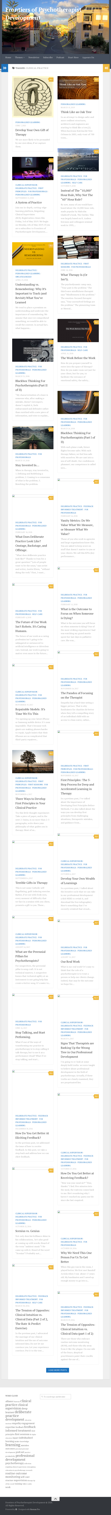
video (24, 1484)
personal (18, 1449)
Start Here (73, 57)
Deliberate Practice (71, 176)
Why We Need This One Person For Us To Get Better (76, 1257)
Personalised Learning (27, 122)
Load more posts (57, 1370)
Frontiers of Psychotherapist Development (43, 13)
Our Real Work (70, 961)
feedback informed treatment (20, 1428)
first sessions (22, 1434)
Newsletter (33, 57)
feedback (20, 1427)
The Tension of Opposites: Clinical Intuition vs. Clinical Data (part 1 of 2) (78, 1329)
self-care (25, 1476)
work (7, 1487)
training (18, 1483)
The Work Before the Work (78, 358)
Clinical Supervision (26, 185)
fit (30, 1434)
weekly (29, 1484)
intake (16, 1441)
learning (12, 1444)
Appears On (88, 57)
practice (27, 1452)
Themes (19, 57)
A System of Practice (28, 202)
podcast (20, 1452)
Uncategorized (23, 276)
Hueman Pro (35, 1509)
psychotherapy (14, 1463)
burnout (17, 1401)
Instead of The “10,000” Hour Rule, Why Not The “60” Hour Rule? (77, 194)
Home (8, 57)
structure (9, 1480)
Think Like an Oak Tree (76, 112)
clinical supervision (16, 1406)
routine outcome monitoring (16, 1475)
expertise (10, 1427)
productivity (10, 1456)
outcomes (10, 1448)
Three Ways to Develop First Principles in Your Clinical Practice (30, 803)
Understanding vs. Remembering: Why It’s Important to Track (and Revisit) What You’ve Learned (31, 293)
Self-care (77, 182)
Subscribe (48, 57)
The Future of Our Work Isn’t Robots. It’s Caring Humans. (31, 626)
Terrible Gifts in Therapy (31, 883)
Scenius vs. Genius (27, 1231)
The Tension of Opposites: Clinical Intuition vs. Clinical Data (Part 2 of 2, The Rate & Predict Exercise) (32, 1319)
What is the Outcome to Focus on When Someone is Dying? (77, 613)
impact (15, 1438)
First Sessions (35, 784)
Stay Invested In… (27, 465)
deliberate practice (18, 1413)
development (14, 1419)
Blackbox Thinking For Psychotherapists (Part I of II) (78, 437)
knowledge (24, 1441)
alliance (9, 1401)
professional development (20, 1457)
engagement (28, 1423)
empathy (16, 1423)
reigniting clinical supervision (15, 1467)
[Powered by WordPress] (16, 1509)
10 (97, 998)
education (28, 1420)
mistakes (25, 1445)
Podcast (60, 57)
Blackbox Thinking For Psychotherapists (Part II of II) (31, 385)
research (29, 1470)
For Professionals (37, 191)
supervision (20, 1480)
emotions (8, 1424)
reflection (27, 1463)
